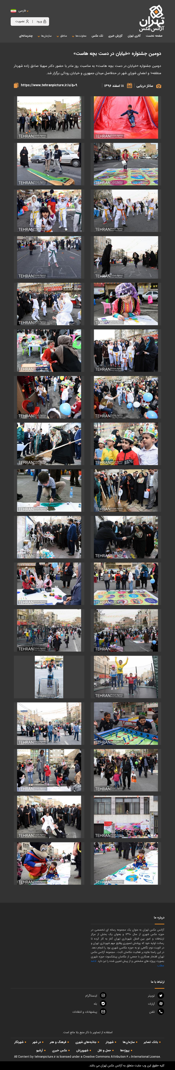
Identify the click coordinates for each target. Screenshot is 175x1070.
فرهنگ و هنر (58, 1042)
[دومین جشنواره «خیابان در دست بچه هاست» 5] (126, 257)
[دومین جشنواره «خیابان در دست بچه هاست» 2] (126, 164)
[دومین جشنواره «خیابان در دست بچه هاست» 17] (126, 537)
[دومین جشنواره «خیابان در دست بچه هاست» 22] (126, 630)
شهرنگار (18, 1042)
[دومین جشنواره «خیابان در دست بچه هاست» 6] (49, 257)
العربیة (45, 15)
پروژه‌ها (125, 1050)
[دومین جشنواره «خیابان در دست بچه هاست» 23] (49, 630)
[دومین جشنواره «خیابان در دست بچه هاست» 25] (49, 677)
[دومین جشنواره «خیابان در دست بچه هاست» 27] (49, 723)
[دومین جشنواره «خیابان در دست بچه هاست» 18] (49, 537)
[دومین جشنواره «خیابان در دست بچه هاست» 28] (126, 770)
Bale (95, 1003)
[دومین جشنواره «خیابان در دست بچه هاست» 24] (126, 677)
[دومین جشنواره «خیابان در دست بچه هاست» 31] (49, 817)
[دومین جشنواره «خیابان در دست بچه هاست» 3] (126, 210)
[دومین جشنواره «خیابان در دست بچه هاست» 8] (49, 304)
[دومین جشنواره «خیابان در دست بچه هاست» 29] (49, 770)
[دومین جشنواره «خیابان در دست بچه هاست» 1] (126, 117)
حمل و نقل (104, 1050)
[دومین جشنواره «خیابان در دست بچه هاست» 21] (49, 583)
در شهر (37, 1042)
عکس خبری (59, 1050)
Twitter (151, 995)
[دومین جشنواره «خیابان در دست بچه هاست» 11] (126, 397)
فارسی (22, 11)
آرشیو (39, 1050)
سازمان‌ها (129, 1042)
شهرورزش (82, 1050)
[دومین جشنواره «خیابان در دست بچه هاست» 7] (126, 304)
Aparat (151, 1003)
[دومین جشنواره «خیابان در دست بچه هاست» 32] (126, 863)
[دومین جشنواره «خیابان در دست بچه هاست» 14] (49, 444)
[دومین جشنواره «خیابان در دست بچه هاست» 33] (49, 863)
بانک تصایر (151, 1042)
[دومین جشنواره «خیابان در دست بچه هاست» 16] (49, 490)
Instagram (91, 995)
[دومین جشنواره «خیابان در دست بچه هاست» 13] (126, 444)
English (35, 15)
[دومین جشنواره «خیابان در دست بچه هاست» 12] (49, 397)
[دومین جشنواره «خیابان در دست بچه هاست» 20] (126, 583)
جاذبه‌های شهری (85, 1042)
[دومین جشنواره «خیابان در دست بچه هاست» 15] (126, 490)
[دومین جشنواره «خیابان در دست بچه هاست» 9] (126, 350)
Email (84, 1012)
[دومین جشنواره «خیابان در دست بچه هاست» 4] (49, 210)
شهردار (110, 1042)
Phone (152, 1012)
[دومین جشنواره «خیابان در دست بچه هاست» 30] (126, 817)
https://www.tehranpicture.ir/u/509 (49, 85)
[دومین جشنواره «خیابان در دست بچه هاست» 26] (126, 723)
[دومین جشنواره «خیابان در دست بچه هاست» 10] (49, 350)
